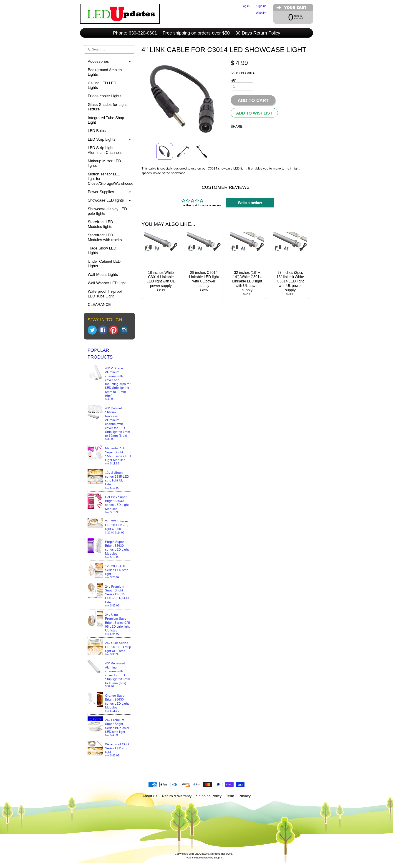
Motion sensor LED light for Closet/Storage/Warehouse (110, 179)
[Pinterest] (113, 329)
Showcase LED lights (106, 200)
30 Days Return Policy (257, 32)
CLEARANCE (99, 304)
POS (188, 857)
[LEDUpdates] (120, 17)
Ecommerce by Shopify (209, 857)
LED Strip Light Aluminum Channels (105, 150)
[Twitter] (92, 330)
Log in (245, 6)
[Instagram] (124, 329)
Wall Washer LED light (107, 283)
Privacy (245, 796)
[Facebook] (102, 329)
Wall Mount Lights (103, 274)
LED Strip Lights (102, 139)
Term (230, 796)
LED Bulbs (97, 131)
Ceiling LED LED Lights (102, 85)
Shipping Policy (209, 796)
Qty (233, 80)
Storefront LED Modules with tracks (105, 237)
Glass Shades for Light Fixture (107, 106)
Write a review (250, 203)
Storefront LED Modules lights (100, 224)
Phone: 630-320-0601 (135, 32)
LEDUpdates (202, 853)
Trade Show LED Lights (102, 250)
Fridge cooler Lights (104, 96)
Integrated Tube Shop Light (106, 120)
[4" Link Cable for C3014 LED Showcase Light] (164, 151)
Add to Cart (253, 100)
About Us (149, 796)
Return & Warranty (176, 796)
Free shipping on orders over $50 (196, 32)
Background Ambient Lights (105, 72)
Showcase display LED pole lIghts (107, 211)
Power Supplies (101, 192)
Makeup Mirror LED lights (104, 163)
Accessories (98, 61)
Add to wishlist (254, 113)
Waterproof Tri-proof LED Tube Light (105, 293)
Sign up (261, 6)
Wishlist (261, 13)
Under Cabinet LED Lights (104, 263)
